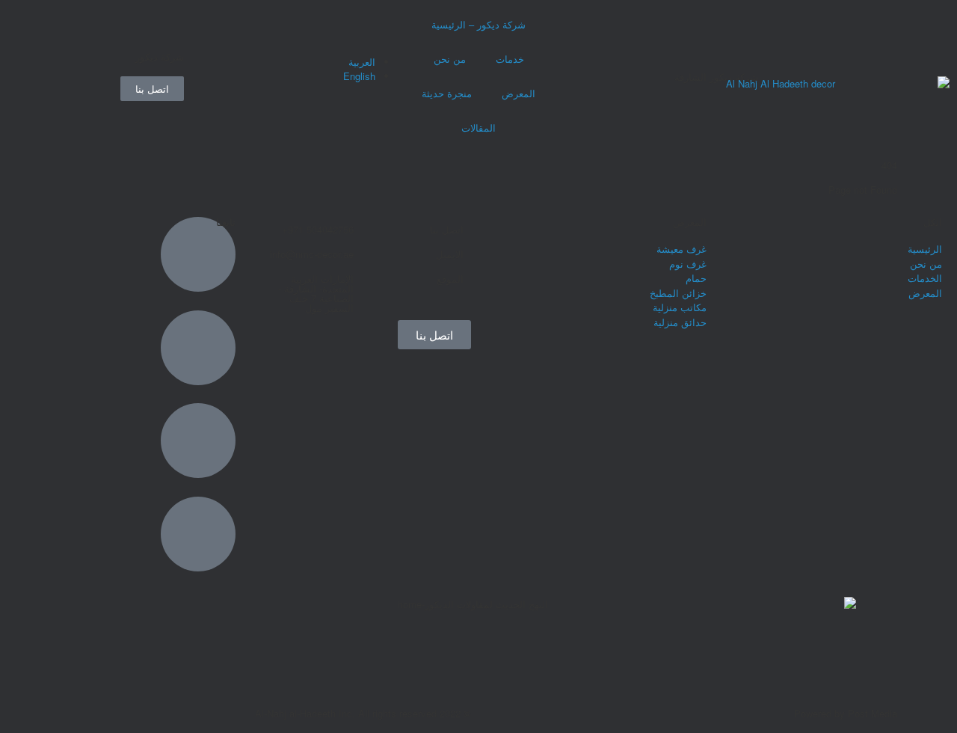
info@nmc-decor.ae (312, 254)
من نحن (450, 59)
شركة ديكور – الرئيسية (478, 24)
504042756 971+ (318, 229)
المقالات (478, 127)
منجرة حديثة (447, 93)
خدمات (510, 59)
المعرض (518, 93)
